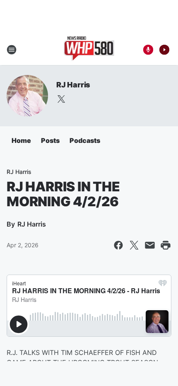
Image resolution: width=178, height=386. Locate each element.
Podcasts (85, 140)
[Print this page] (165, 245)
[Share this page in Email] (150, 245)
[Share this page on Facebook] (118, 245)
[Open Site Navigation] (12, 50)
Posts (50, 140)
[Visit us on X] (61, 99)
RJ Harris (73, 84)
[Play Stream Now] (164, 50)
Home (21, 140)
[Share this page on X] (134, 245)
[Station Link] (89, 49)
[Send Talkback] (148, 50)
